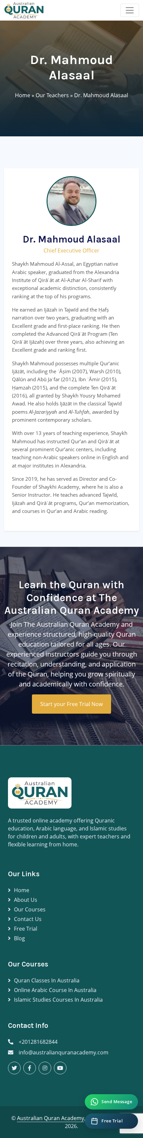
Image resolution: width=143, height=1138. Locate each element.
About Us (25, 899)
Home (22, 95)
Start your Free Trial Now (71, 704)
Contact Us (28, 919)
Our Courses (30, 909)
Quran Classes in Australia (46, 980)
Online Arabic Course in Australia (55, 990)
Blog (19, 938)
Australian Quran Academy (50, 1118)
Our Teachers (52, 95)
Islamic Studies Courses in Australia (58, 999)
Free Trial (25, 928)
